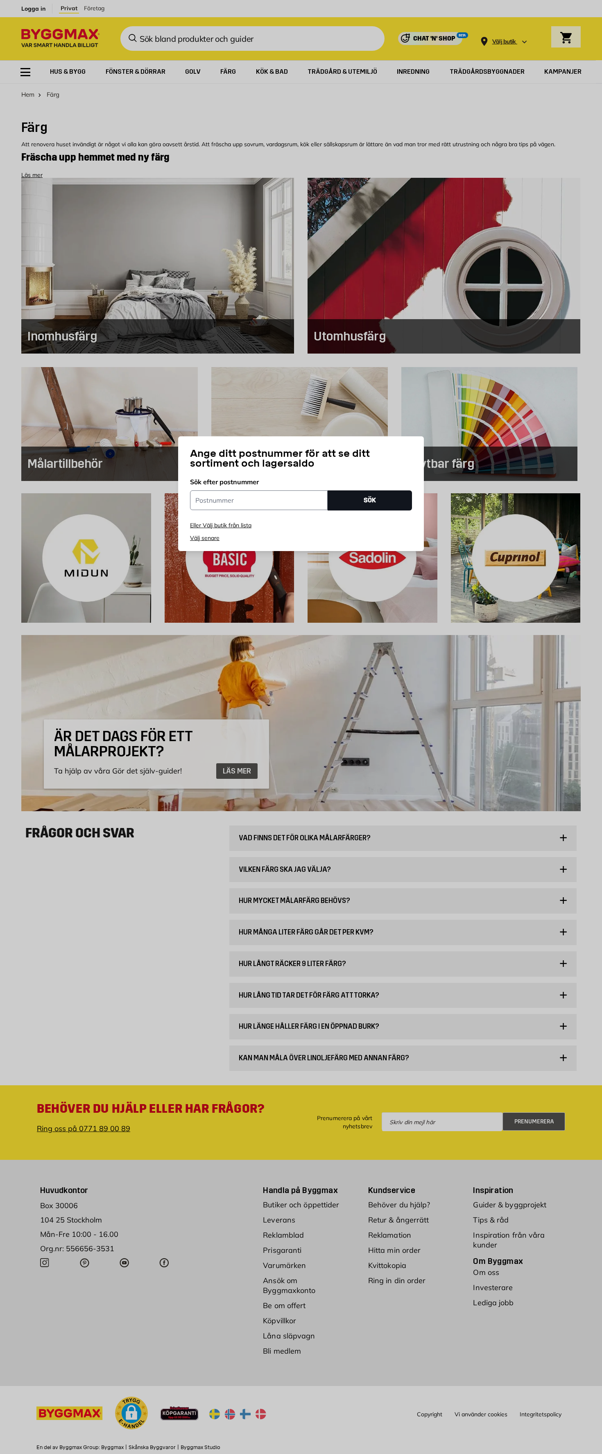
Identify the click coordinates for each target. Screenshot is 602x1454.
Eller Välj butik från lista (220, 525)
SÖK (370, 500)
